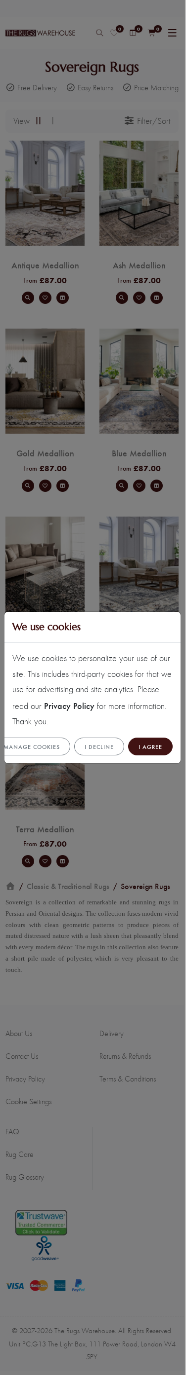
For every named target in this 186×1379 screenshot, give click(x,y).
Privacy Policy (69, 705)
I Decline (99, 746)
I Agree (150, 746)
